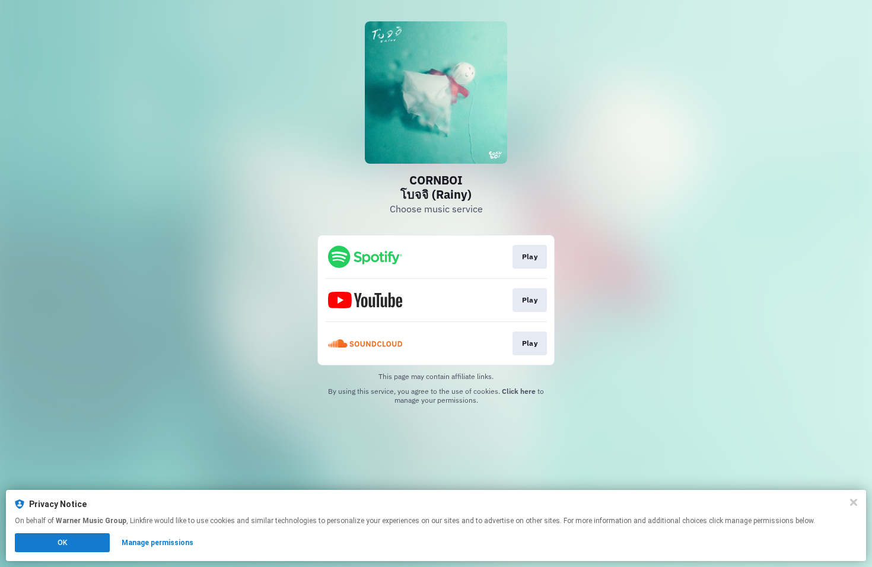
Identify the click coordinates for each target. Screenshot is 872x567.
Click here (519, 391)
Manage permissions (157, 543)
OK (62, 543)
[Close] (853, 502)
